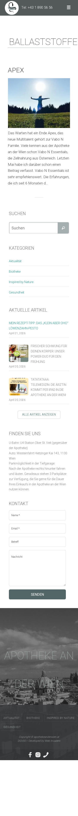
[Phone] (46, 755)
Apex (16, 70)
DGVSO (22, 740)
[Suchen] (63, 228)
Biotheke (15, 271)
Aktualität (15, 261)
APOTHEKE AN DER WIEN (39, 669)
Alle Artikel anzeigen (39, 414)
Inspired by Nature (21, 282)
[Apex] (39, 103)
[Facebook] (30, 755)
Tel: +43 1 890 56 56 (37, 7)
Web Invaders (52, 740)
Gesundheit (16, 292)
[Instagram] (38, 755)
